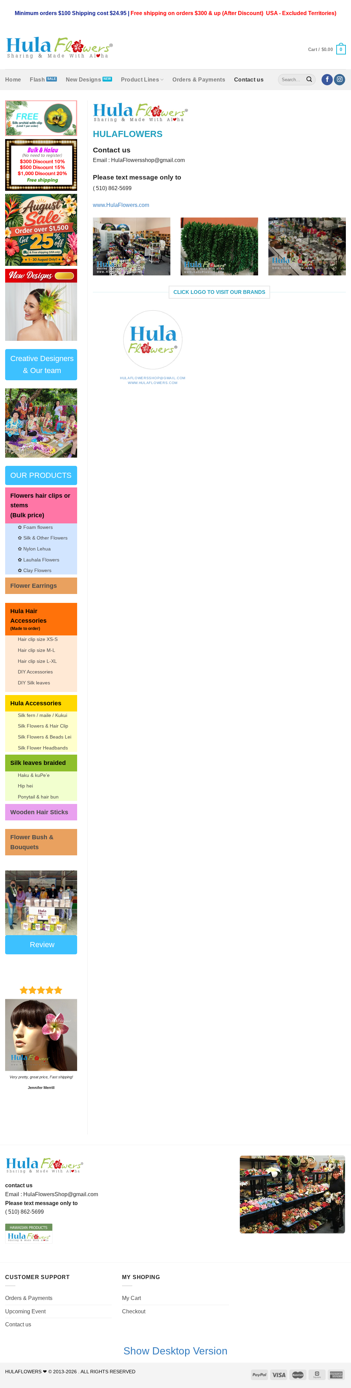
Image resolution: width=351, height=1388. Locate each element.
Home (13, 80)
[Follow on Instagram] (339, 80)
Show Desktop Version (175, 1350)
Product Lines (140, 80)
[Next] (67, 305)
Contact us (249, 80)
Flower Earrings (33, 585)
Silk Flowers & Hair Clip (43, 726)
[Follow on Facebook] (327, 80)
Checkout (133, 1311)
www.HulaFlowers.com (153, 383)
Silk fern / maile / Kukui (42, 715)
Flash (37, 80)
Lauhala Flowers (41, 559)
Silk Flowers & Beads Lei (44, 737)
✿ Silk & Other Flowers (43, 538)
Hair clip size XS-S (38, 639)
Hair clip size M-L (36, 650)
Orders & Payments (198, 80)
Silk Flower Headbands (43, 748)
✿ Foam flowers (35, 527)
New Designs (83, 80)
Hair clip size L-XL (37, 661)
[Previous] (91, 251)
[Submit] (309, 80)
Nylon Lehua (36, 549)
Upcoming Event (25, 1311)
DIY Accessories (35, 671)
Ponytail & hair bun (38, 797)
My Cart (131, 1298)
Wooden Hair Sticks (39, 812)
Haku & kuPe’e (34, 775)
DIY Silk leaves (34, 682)
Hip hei (25, 786)
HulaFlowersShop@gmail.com (152, 378)
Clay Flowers (37, 570)
